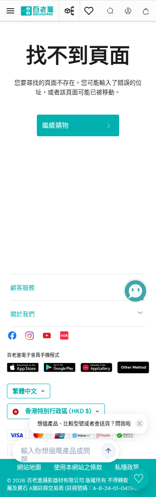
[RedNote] (64, 335)
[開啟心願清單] (88, 10)
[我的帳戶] (128, 10)
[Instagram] (29, 335)
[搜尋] (110, 10)
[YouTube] (47, 335)
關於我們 (22, 314)
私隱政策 (127, 467)
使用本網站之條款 (78, 467)
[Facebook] (12, 335)
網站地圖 (29, 467)
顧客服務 (22, 288)
